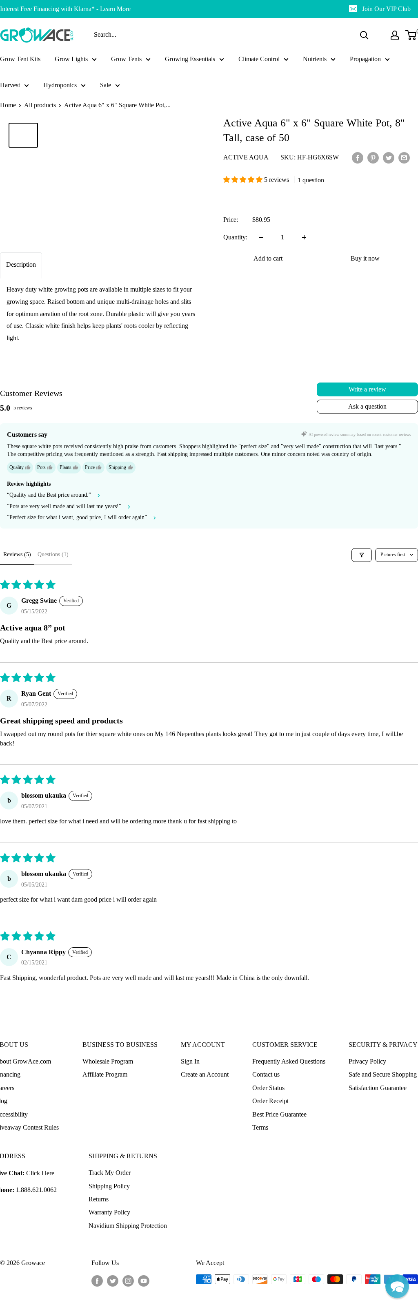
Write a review (367, 389)
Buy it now (365, 258)
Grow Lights (71, 58)
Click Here (40, 1173)
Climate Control (259, 58)
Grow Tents (126, 58)
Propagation (365, 58)
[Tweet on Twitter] (388, 157)
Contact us (266, 1074)
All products (40, 105)
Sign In (190, 1061)
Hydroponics (60, 85)
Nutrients (315, 58)
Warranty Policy (109, 1212)
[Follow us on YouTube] (143, 1280)
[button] (243, 179)
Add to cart (267, 258)
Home (8, 105)
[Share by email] (404, 157)
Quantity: (235, 237)
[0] (411, 35)
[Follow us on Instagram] (128, 1280)
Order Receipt (270, 1100)
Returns (99, 1199)
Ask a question (367, 406)
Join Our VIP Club (386, 8)
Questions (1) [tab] (53, 554)
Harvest (10, 85)
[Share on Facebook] (357, 157)
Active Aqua (246, 157)
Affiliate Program (104, 1074)
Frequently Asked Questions (288, 1061)
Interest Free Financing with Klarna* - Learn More (65, 8)
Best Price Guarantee (279, 1114)
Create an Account (205, 1074)
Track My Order (110, 1172)
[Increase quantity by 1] (304, 237)
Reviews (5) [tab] (17, 554)
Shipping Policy (109, 1186)
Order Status (268, 1087)
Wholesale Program (107, 1061)
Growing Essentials (190, 58)
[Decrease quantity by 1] (260, 237)
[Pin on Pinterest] (373, 157)
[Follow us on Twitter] (112, 1280)
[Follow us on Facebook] (97, 1280)
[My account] (395, 35)
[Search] (364, 35)
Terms (260, 1127)
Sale (105, 85)
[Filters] (361, 555)
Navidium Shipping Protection (128, 1225)
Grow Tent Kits (20, 58)
